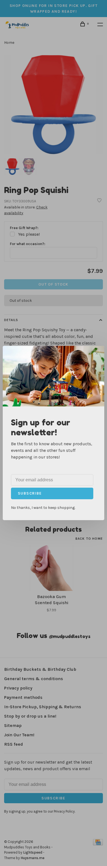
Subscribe (30, 493)
